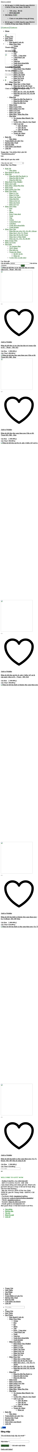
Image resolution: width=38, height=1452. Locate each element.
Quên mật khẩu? (7, 1449)
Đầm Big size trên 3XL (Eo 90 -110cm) (23, 231)
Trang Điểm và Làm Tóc (14, 141)
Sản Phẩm (9, 40)
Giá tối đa (33, 263)
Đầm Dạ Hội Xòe (20, 103)
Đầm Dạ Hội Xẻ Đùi (21, 101)
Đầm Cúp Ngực (19, 74)
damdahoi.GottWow (21, 1196)
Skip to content (6, 2)
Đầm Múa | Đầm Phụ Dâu (18, 114)
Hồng (15, 52)
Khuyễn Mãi (9, 145)
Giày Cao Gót (18, 124)
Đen (15, 48)
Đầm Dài (12, 97)
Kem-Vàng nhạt (15, 214)
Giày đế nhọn (22, 126)
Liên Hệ (8, 148)
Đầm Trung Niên (15, 107)
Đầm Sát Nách (19, 78)
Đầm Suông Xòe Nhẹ (16, 109)
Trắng (16, 46)
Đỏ (15, 50)
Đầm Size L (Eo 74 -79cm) (18, 233)
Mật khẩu (5, 1441)
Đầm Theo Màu (15, 44)
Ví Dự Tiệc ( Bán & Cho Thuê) (25, 122)
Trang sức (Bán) (19, 133)
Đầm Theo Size (14, 82)
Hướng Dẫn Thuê (11, 143)
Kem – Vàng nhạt (20, 55)
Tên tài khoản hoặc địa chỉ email (13, 1436)
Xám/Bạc (12, 223)
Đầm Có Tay (18, 71)
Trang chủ (4, 152)
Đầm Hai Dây (14, 199)
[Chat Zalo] (3, 1427)
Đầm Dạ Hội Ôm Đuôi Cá (23, 99)
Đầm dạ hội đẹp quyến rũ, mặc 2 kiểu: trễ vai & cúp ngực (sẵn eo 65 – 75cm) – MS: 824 (18, 676)
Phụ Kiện (12, 116)
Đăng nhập (5, 1445)
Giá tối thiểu (5, 263)
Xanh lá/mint (18, 65)
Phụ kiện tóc (13, 250)
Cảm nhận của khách (13, 147)
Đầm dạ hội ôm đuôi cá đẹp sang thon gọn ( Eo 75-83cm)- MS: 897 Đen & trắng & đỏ (19, 1160)
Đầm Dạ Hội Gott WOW (17, 1202)
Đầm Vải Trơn (14, 110)
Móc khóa (12, 139)
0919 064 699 (23, 1181)
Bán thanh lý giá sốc (16, 42)
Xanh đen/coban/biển (21, 63)
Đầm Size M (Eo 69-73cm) (23, 86)
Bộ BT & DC (18, 254)
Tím (15, 54)
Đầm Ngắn (13, 105)
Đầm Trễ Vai (18, 80)
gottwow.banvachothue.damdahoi (21, 1198)
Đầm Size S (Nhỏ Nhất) (22, 84)
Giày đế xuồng (23, 129)
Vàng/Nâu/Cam (19, 57)
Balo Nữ (8, 137)
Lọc (23, 265)
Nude (15, 59)
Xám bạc (17, 61)
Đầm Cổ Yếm (18, 73)
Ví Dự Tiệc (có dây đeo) (17, 258)
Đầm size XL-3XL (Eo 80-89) (24, 91)
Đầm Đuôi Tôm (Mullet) (22, 69)
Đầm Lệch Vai (19, 76)
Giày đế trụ (22, 128)
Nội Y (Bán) (18, 131)
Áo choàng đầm (15, 246)
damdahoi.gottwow (14, 1200)
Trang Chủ (9, 37)
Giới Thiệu (9, 39)
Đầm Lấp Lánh (14, 112)
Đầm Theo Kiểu (15, 67)
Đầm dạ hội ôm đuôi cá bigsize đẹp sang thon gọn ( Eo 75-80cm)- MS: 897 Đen (19, 918)
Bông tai (21, 135)
